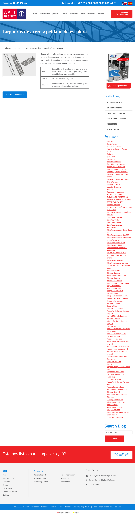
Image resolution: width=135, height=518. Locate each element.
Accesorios (112, 124)
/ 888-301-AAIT (107, 3)
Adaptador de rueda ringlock (117, 349)
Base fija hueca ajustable (116, 164)
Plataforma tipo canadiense (117, 263)
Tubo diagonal (112, 377)
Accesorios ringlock (114, 339)
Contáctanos (112, 144)
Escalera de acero (113, 205)
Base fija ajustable (114, 162)
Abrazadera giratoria (114, 407)
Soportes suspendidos (115, 372)
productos (7, 48)
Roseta (109, 364)
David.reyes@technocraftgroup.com (102, 476)
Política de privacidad (101, 507)
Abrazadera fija (112, 405)
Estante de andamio (114, 225)
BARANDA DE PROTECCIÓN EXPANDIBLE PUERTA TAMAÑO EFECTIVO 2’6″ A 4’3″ (119, 199)
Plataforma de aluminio (116, 243)
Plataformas (113, 129)
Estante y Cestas (113, 220)
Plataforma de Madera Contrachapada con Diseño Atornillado (117, 247)
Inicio (109, 152)
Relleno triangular (113, 303)
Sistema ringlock (114, 108)
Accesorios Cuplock (114, 281)
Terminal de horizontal (115, 374)
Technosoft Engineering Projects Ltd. (76, 507)
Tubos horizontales (114, 379)
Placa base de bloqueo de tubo (118, 412)
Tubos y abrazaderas (116, 119)
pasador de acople (114, 187)
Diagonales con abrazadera (117, 296)
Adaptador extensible (115, 291)
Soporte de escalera (114, 217)
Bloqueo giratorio (113, 410)
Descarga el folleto (119, 86)
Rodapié (110, 190)
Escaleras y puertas (20, 48)
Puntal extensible (113, 271)
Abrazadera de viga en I (116, 402)
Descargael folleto (124, 14)
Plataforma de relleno (115, 260)
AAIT (22, 507)
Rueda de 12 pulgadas (115, 192)
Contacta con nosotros (121, 455)
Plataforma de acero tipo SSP (118, 235)
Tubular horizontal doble (116, 387)
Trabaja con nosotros (115, 417)
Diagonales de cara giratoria (117, 298)
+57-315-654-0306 (88, 3)
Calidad (110, 141)
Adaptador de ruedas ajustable (118, 283)
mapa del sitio (115, 507)
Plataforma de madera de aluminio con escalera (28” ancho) (117, 255)
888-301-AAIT (94, 484)
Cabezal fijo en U (113, 184)
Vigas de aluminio (114, 286)
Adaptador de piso (114, 288)
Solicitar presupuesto (15, 94)
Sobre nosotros (112, 415)
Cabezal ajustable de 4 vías (117, 172)
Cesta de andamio (114, 222)
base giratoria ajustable (116, 167)
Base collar (111, 359)
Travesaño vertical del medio (117, 357)
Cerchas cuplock (113, 293)
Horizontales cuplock (115, 301)
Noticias (110, 154)
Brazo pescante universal (116, 169)
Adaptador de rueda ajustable (118, 347)
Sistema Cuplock (114, 102)
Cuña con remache (114, 362)
